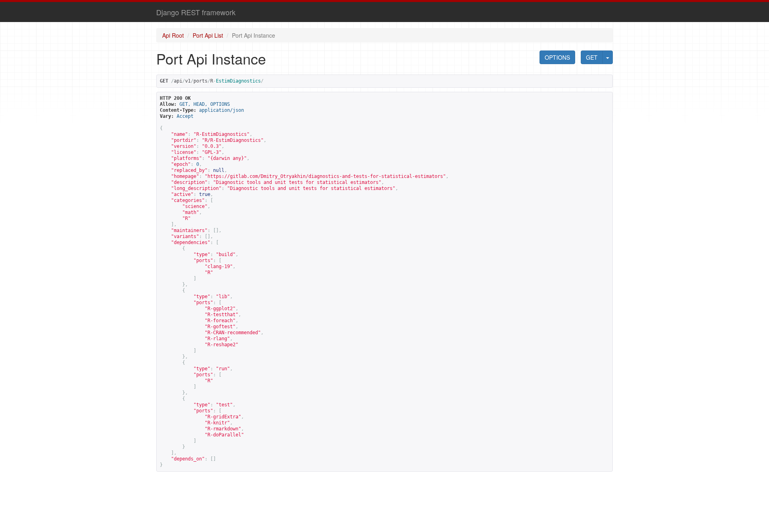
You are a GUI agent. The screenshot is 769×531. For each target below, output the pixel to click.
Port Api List (208, 35)
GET (592, 57)
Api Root (173, 35)
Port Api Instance (253, 35)
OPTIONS (557, 57)
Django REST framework (196, 12)
